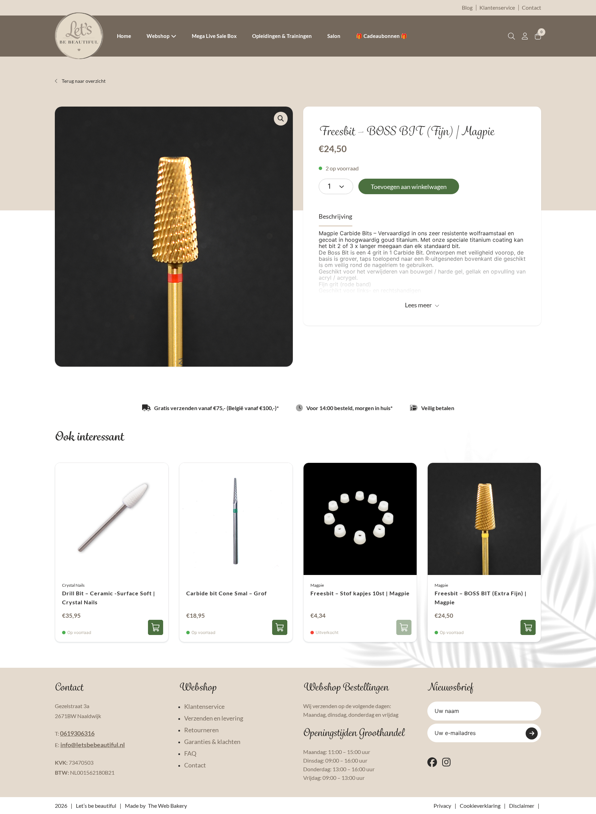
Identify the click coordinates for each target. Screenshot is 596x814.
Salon (333, 36)
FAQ (190, 753)
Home (124, 36)
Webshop (158, 36)
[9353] (155, 627)
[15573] (279, 627)
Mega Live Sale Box (214, 36)
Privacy (442, 805)
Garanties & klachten (212, 741)
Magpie (317, 585)
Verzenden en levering (213, 718)
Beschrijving (335, 216)
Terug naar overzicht (83, 81)
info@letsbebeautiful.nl (92, 744)
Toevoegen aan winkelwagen (409, 186)
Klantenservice (497, 7)
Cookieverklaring (480, 805)
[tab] (335, 216)
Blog (467, 7)
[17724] (528, 627)
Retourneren (201, 730)
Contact (531, 7)
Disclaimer (521, 805)
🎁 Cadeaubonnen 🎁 (381, 36)
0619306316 (77, 733)
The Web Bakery (167, 805)
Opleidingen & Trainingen (282, 36)
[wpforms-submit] (532, 733)
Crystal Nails (73, 585)
